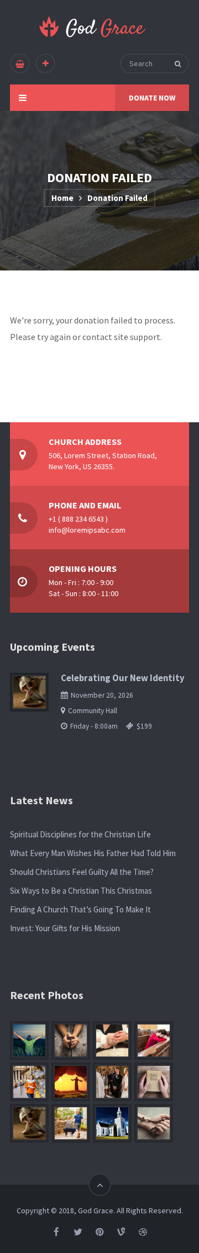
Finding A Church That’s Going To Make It (80, 909)
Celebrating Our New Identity (123, 678)
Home (62, 198)
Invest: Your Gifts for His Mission (65, 928)
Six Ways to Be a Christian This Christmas (81, 890)
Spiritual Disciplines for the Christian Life (80, 834)
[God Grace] (92, 27)
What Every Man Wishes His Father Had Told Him (93, 853)
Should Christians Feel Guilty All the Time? (82, 872)
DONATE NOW (152, 98)
